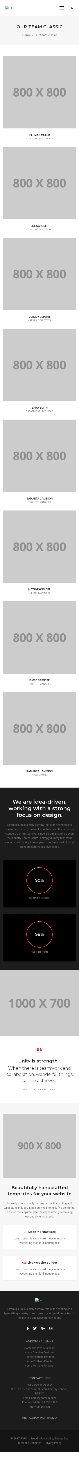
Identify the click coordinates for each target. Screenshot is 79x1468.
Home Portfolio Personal (39, 1365)
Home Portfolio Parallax (39, 1361)
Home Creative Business (39, 1348)
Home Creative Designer (39, 1352)
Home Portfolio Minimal (39, 1356)
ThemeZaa (61, 1438)
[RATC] (10, 8)
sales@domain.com (43, 1397)
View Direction (39, 1406)
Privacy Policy (53, 1443)
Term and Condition (29, 1443)
